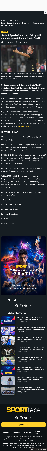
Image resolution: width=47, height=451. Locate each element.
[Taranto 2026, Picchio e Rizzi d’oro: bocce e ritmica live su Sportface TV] (8, 340)
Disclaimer (16, 432)
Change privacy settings (38, 449)
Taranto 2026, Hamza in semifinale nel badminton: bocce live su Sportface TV (30, 319)
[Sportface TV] (23, 265)
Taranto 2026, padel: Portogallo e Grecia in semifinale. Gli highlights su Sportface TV (31, 369)
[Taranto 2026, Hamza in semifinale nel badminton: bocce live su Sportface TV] (8, 320)
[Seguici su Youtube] (25, 306)
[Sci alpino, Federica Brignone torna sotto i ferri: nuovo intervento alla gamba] (8, 380)
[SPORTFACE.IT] (23, 410)
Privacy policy (37, 432)
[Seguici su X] (30, 306)
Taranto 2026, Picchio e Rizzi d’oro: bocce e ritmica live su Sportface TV (30, 338)
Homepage (27, 432)
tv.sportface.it (24, 126)
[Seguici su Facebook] (16, 306)
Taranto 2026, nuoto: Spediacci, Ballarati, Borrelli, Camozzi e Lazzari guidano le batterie (30, 390)
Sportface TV (23, 425)
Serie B (5, 31)
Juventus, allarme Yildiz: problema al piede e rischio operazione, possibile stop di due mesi (31, 349)
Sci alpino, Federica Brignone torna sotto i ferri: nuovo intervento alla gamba (30, 379)
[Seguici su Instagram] (21, 306)
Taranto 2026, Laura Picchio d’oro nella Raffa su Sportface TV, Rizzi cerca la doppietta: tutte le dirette (29, 359)
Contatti (6, 432)
